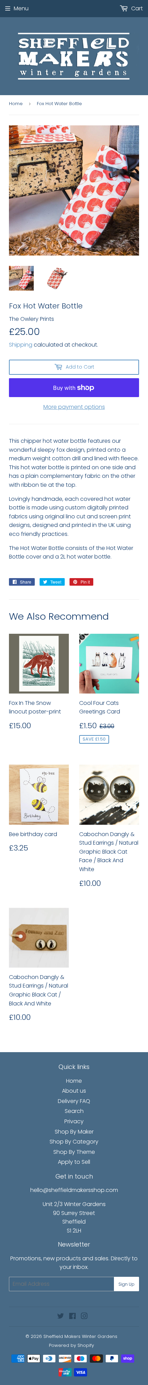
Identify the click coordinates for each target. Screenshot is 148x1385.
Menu (21, 8)
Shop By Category (74, 1142)
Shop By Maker (74, 1132)
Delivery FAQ (74, 1101)
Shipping (20, 345)
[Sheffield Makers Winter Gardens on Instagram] (84, 1317)
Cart (136, 8)
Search (74, 1111)
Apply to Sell (74, 1162)
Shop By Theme (74, 1152)
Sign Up (126, 1284)
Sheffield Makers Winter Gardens (80, 1336)
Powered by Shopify (71, 1345)
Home (16, 103)
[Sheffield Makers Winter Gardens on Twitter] (60, 1317)
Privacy (74, 1121)
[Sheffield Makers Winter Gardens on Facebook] (72, 1317)
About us (74, 1091)
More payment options (74, 407)
